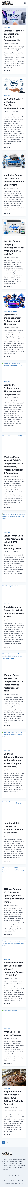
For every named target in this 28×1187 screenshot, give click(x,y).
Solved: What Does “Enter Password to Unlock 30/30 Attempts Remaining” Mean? (13, 542)
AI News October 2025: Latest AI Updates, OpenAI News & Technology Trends (14, 895)
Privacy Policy (9, 1183)
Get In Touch (21, 1180)
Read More (8, 70)
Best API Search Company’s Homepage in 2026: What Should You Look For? (14, 247)
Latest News (7, 27)
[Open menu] (24, 3)
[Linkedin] (18, 1175)
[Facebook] (9, 1175)
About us (5, 1180)
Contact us (13, 1180)
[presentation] (14, 16)
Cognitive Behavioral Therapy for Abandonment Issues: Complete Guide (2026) (13, 760)
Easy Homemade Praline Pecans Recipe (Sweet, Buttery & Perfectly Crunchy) (13, 1098)
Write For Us (19, 1183)
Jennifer (7, 43)
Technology (14, 238)
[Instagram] (15, 1175)
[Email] (12, 1175)
